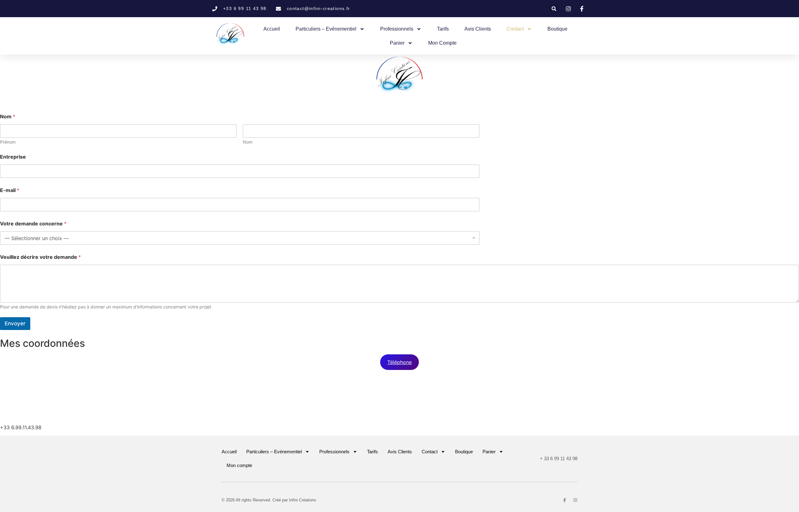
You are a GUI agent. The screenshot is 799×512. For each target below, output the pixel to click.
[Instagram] (575, 500)
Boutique (557, 29)
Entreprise (13, 157)
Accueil (271, 29)
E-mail (9, 190)
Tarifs (443, 29)
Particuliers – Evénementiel (326, 29)
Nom (247, 142)
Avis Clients (477, 29)
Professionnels (396, 29)
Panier (397, 43)
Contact (515, 29)
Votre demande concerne (33, 224)
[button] (554, 8)
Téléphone (399, 362)
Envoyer (15, 323)
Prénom (8, 142)
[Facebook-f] (564, 500)
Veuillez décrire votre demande (40, 257)
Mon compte (442, 43)
